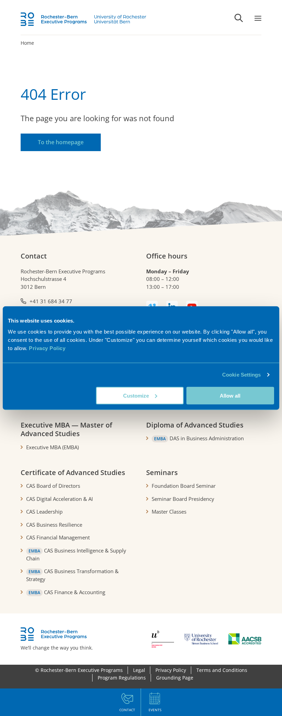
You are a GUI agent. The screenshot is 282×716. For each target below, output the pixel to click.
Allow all (230, 395)
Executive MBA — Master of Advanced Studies (66, 429)
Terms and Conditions (221, 670)
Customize (136, 395)
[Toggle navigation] (257, 18)
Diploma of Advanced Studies (194, 425)
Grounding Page (174, 677)
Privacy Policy (47, 348)
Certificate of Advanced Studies (73, 472)
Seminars (162, 472)
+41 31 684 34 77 (51, 301)
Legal (139, 670)
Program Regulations (122, 677)
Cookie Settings (241, 375)
